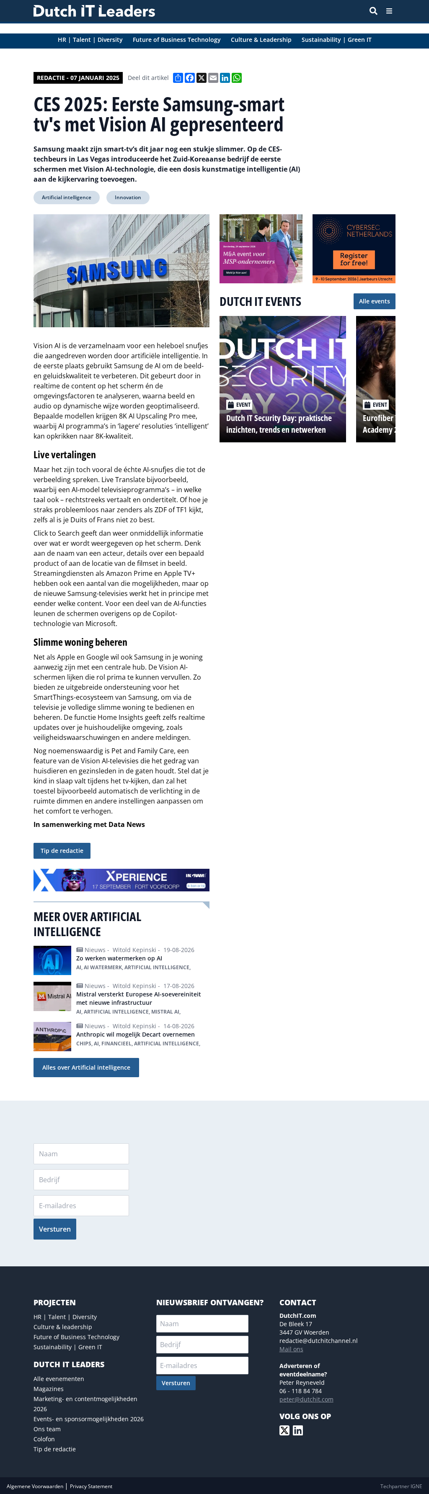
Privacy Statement (91, 1486)
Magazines (49, 1389)
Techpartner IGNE (401, 1486)
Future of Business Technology (76, 1337)
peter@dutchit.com (306, 1399)
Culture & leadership (63, 1327)
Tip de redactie (62, 851)
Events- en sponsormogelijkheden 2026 (89, 1419)
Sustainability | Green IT (68, 1347)
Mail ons (291, 1349)
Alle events (374, 301)
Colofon (44, 1439)
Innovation (128, 197)
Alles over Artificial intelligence (86, 1067)
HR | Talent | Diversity (65, 1317)
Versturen (55, 1229)
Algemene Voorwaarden (36, 1486)
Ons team (47, 1429)
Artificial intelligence (66, 197)
